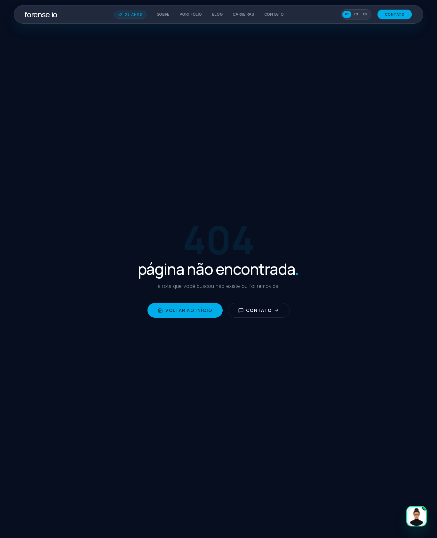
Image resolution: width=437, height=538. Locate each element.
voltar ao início (188, 310)
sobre (163, 14)
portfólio (190, 14)
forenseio (40, 14)
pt (347, 14)
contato (274, 14)
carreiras (243, 14)
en (356, 14)
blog (217, 14)
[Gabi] (416, 516)
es (365, 14)
